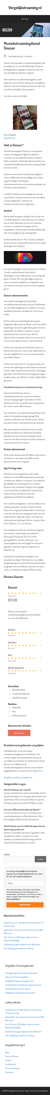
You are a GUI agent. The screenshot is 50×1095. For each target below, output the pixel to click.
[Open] (6, 138)
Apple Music (37, 770)
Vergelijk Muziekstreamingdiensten (19, 981)
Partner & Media (11, 1056)
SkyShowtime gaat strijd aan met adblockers (22, 944)
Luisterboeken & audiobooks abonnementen (23, 984)
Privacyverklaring (13, 899)
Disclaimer (9, 1072)
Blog (7, 1052)
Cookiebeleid (10, 1064)
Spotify (27, 770)
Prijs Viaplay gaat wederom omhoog (18, 948)
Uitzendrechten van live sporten (18, 989)
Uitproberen (19, 733)
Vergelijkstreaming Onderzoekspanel (20, 992)
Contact (8, 1060)
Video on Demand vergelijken (17, 977)
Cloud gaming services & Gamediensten (21, 973)
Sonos (19, 523)
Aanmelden (25, 904)
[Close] (12, 138)
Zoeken (7, 854)
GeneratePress (42, 1091)
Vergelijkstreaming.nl (25, 7)
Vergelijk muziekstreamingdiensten (18, 777)
